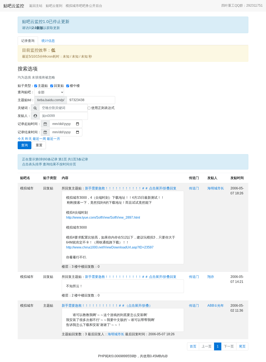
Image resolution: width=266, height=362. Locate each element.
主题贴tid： (26, 100)
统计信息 (48, 40)
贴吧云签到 (54, 5)
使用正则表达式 (103, 108)
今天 (21, 138)
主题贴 (43, 85)
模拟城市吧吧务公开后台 (84, 5)
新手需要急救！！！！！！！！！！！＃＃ (116, 188)
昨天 (28, 138)
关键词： (24, 108)
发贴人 (212, 178)
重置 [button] (39, 145)
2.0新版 (37, 28)
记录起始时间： (29, 124)
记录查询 (27, 40)
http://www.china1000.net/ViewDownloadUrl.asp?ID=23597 (110, 247)
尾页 (242, 346)
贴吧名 (25, 178)
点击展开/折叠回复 (162, 188)
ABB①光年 (215, 305)
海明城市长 (215, 188)
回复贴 (59, 85)
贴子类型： (26, 85)
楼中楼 (75, 85)
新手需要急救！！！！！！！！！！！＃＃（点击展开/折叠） (107, 305)
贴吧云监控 (13, 6)
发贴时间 (237, 178)
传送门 (194, 178)
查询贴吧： (26, 92)
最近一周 (39, 138)
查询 (24, 145)
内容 (65, 178)
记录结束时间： (29, 132)
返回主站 (35, 5)
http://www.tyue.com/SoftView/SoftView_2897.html (103, 217)
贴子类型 (50, 178)
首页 (193, 346)
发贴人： (24, 115)
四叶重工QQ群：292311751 (242, 5)
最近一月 (53, 138)
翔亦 (210, 276)
